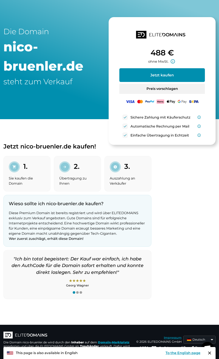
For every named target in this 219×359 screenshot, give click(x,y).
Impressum (173, 338)
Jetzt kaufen (162, 75)
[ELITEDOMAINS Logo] (67, 335)
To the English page (183, 353)
